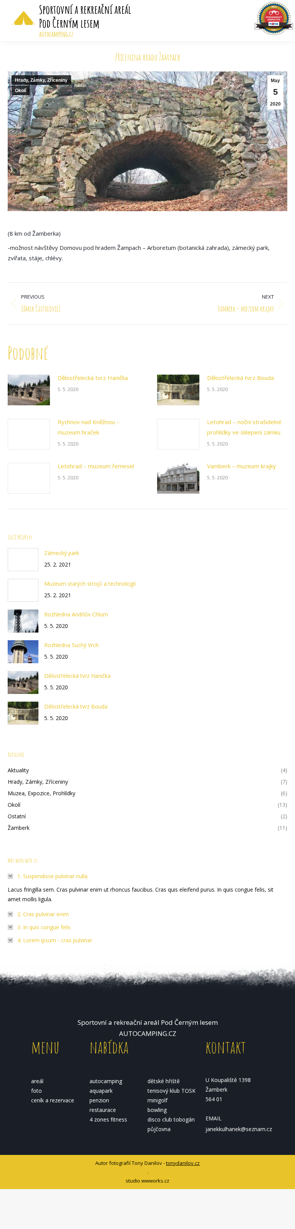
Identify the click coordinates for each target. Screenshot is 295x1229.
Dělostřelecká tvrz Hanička (93, 378)
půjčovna (159, 1129)
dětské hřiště (164, 1081)
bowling (157, 1109)
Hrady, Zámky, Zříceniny (41, 80)
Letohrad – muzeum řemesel (96, 466)
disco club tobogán (171, 1119)
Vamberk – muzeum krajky (241, 466)
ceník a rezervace (52, 1100)
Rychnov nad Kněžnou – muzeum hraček (88, 427)
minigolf (157, 1100)
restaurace (102, 1109)
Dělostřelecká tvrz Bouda (240, 378)
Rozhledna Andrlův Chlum (76, 614)
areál (37, 1081)
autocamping (105, 1081)
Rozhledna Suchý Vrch (71, 645)
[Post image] (29, 390)
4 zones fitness (108, 1119)
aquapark (101, 1090)
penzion (99, 1100)
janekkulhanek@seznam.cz (239, 1129)
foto (36, 1090)
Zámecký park (61, 553)
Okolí (20, 90)
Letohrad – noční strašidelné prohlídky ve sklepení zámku (244, 427)
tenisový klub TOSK (172, 1090)
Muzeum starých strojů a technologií (90, 583)
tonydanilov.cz (183, 1163)
